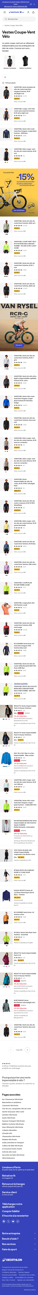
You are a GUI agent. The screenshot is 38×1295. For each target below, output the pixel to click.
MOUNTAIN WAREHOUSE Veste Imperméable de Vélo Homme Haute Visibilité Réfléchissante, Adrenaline (25, 824)
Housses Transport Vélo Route (13, 1121)
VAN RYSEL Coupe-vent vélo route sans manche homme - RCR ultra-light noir (25, 111)
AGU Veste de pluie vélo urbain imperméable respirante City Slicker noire (24, 852)
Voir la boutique (19, 210)
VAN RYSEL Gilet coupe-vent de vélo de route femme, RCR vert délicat (25, 782)
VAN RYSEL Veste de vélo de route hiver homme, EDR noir (24, 285)
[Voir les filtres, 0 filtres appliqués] (5, 77)
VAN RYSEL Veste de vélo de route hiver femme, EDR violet (25, 563)
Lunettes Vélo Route (9, 1115)
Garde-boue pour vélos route (13, 1112)
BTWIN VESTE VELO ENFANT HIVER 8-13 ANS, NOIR (24, 871)
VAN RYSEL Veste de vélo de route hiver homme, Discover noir (25, 420)
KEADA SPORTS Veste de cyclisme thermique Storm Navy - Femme (24, 892)
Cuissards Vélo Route (10, 1105)
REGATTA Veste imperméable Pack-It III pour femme (25, 975)
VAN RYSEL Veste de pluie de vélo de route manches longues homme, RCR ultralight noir (24, 90)
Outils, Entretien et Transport (13, 1142)
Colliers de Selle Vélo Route (12, 1146)
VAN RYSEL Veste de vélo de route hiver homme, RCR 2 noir (24, 265)
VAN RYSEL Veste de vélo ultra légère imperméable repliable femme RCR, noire (25, 378)
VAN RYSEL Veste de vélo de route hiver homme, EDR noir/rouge (24, 625)
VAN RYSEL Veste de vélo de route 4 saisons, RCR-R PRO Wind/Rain (24, 503)
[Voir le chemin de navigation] (3, 25)
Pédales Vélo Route (9, 1139)
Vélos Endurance (8, 1158)
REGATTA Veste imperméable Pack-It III (25, 954)
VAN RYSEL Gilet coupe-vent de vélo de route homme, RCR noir (25, 151)
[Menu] (4, 12)
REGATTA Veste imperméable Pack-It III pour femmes (25, 707)
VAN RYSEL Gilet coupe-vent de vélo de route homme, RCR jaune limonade (25, 523)
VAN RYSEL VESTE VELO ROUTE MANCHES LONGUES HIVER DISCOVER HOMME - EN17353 (25, 688)
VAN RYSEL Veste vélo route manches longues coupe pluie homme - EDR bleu (25, 131)
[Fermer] (34, 4)
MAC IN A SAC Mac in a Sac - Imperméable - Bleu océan (24, 754)
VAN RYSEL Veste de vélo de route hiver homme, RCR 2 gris (24, 358)
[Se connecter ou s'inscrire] (28, 12)
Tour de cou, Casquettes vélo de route (16, 1108)
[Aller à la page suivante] (27, 1049)
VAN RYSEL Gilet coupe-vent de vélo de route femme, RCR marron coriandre (25, 461)
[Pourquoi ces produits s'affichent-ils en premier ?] (3, 83)
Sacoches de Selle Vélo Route (13, 1155)
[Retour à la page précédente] (10, 1049)
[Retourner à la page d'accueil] (16, 12)
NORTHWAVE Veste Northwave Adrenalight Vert (24, 1001)
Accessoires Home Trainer (12, 1149)
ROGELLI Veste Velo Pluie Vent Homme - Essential (25, 933)
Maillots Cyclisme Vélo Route (13, 1124)
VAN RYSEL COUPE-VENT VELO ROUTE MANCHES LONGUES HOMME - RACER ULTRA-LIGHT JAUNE (25, 245)
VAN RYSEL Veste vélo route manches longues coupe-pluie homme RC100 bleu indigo (24, 399)
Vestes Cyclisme (9, 68)
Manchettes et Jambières (11, 1102)
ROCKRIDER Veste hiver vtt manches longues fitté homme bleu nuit (24, 646)
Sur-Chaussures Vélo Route (12, 1099)
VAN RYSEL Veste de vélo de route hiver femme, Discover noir (24, 1027)
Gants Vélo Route (8, 1118)
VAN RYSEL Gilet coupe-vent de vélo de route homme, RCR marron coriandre (25, 440)
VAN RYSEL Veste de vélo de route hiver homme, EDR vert (24, 222)
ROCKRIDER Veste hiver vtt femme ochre (24, 913)
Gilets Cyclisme (25, 68)
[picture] (6, 92)
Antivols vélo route (9, 1152)
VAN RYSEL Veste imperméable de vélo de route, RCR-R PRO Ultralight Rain (24, 482)
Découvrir (19, 345)
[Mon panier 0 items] (33, 12)
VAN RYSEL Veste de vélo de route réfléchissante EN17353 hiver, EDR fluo (25, 666)
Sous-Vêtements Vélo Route (12, 1127)
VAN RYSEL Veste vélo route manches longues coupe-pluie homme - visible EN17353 (25, 803)
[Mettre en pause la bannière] (31, 4)
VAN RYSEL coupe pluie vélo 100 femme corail (24, 604)
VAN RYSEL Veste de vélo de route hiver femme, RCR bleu (25, 543)
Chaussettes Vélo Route (11, 1136)
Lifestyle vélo (7, 1133)
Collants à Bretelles (9, 1130)
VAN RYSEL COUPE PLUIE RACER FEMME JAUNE (23, 584)
